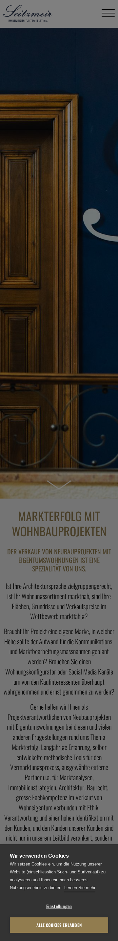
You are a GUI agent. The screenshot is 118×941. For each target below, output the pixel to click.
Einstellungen (59, 906)
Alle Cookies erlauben (59, 925)
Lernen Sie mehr (79, 887)
